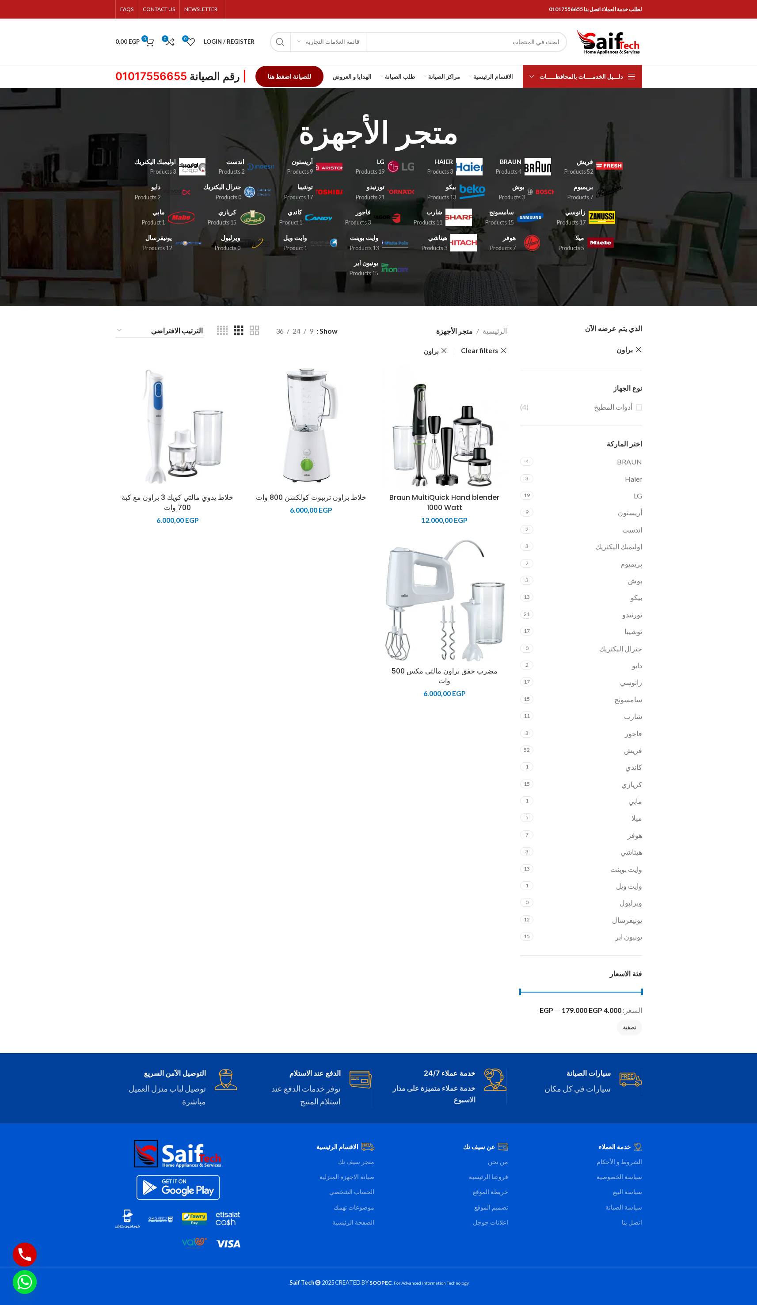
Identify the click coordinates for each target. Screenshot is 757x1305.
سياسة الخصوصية (619, 1176)
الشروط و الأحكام (619, 1161)
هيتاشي (631, 852)
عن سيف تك (479, 1146)
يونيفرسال (627, 920)
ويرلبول (631, 902)
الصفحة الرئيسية (353, 1222)
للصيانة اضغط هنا (289, 76)
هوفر (635, 835)
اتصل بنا (632, 1222)
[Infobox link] (581, 1082)
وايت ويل (629, 886)
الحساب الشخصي (351, 1191)
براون (624, 349)
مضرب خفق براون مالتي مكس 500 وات (445, 676)
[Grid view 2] (254, 330)
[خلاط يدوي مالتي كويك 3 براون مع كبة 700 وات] (177, 426)
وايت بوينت (626, 869)
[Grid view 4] (222, 330)
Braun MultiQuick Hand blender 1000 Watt (444, 502)
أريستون (630, 512)
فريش (633, 750)
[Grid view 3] (238, 330)
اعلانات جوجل (490, 1222)
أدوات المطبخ (613, 407)
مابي (635, 801)
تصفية (629, 1027)
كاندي (633, 767)
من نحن (498, 1161)
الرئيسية (495, 331)
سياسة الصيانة (623, 1207)
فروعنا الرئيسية (488, 1176)
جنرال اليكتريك (620, 648)
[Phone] (25, 1255)
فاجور (633, 733)
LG (638, 495)
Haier (633, 479)
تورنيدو (632, 614)
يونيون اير (628, 936)
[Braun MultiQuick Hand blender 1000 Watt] (444, 426)
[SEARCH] (280, 42)
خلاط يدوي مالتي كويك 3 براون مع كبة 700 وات (177, 502)
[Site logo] (609, 41)
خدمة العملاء (615, 1146)
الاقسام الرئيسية (337, 1146)
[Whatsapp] (25, 1282)
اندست (632, 529)
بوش (635, 580)
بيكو (636, 597)
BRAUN (629, 461)
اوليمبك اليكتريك (618, 546)
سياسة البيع (627, 1191)
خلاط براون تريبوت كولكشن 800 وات (311, 497)
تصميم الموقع (491, 1207)
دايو (637, 665)
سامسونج (628, 699)
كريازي (631, 784)
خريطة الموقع (490, 1191)
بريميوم (631, 563)
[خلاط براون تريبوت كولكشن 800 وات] (311, 426)
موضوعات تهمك (354, 1207)
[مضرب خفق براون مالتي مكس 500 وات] (444, 600)
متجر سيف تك (356, 1161)
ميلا (636, 818)
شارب (633, 716)
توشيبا (633, 631)
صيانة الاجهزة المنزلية (347, 1176)
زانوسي (631, 682)
